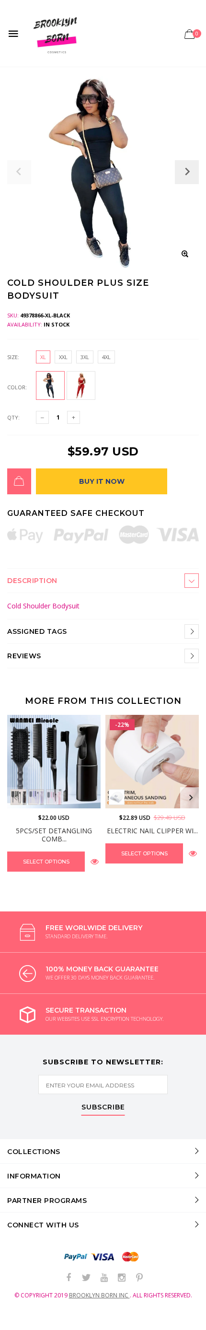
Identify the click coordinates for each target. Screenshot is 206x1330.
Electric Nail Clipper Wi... (152, 830)
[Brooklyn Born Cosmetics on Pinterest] (139, 1278)
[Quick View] (95, 861)
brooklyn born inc (99, 1295)
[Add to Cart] (19, 481)
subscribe (103, 1107)
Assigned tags (37, 631)
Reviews (24, 656)
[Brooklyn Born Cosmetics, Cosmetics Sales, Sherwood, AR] (24, 1321)
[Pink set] (54, 797)
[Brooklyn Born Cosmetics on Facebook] (68, 1278)
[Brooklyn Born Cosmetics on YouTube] (104, 1278)
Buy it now (102, 481)
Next (190, 797)
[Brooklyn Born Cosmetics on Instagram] (122, 1278)
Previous (15, 797)
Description (32, 580)
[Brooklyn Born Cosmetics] (57, 33)
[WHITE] (117, 797)
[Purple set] (36, 797)
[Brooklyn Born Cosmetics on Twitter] (86, 1278)
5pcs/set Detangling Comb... (54, 834)
